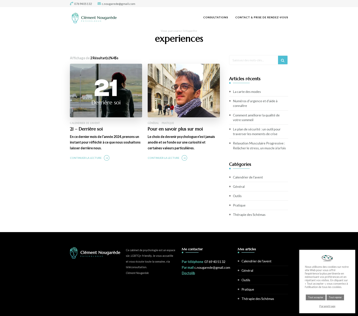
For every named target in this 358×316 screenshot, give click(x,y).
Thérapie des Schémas (249, 214)
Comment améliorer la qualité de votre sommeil (256, 117)
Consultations (215, 17)
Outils (237, 196)
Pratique (168, 123)
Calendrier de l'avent (85, 123)
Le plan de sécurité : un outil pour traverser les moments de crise (257, 131)
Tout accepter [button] (315, 297)
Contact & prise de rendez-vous (261, 17)
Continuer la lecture (86, 157)
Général (153, 123)
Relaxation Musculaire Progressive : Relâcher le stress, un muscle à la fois (259, 145)
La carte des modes (247, 92)
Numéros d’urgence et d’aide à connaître (255, 103)
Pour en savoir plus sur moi (175, 129)
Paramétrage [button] (327, 306)
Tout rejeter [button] (335, 297)
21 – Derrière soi (86, 129)
